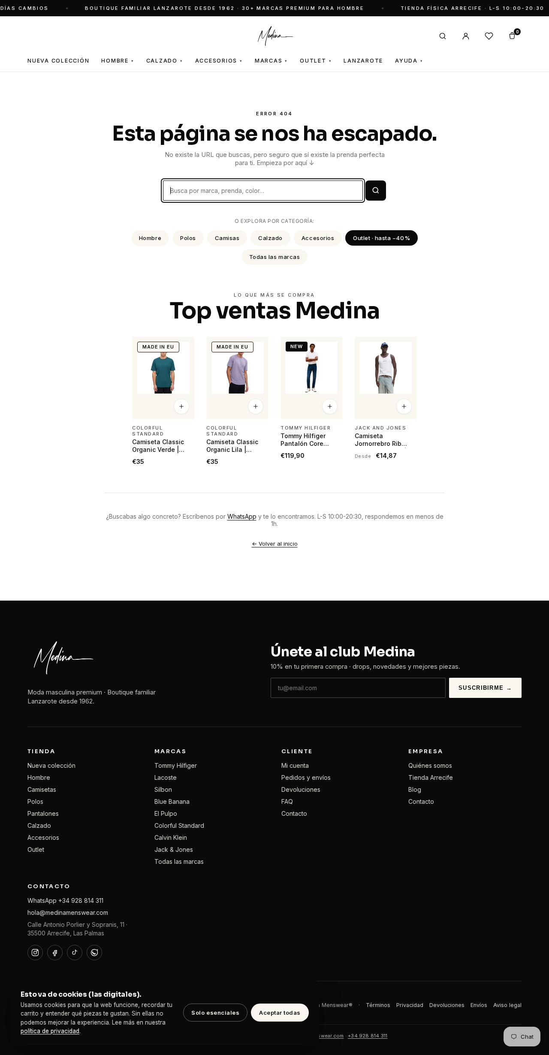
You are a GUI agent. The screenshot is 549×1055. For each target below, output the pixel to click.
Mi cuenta (295, 765)
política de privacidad (50, 1031)
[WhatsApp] (94, 952)
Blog (414, 789)
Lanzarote (363, 60)
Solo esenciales (215, 1012)
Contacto (294, 813)
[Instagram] (35, 952)
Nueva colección (51, 765)
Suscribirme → (485, 688)
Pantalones (43, 813)
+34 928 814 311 (367, 1036)
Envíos (479, 1005)
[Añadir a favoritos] (182, 347)
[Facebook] (55, 952)
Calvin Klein (170, 837)
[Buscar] (442, 36)
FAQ (287, 801)
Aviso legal (507, 1005)
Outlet (316, 60)
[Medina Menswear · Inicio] (274, 36)
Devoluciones (300, 789)
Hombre (117, 60)
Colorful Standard (179, 825)
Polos (188, 237)
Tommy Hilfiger (175, 765)
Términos (378, 1005)
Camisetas (41, 789)
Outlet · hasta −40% (381, 237)
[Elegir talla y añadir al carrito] (181, 407)
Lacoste (165, 777)
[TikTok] (74, 952)
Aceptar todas (280, 1012)
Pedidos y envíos (306, 777)
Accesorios (219, 60)
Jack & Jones (173, 849)
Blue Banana (172, 801)
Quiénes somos (430, 765)
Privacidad (409, 1005)
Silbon (163, 789)
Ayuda (409, 60)
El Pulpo (165, 813)
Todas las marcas (274, 256)
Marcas (271, 60)
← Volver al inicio (275, 543)
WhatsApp (241, 516)
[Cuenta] (465, 36)
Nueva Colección (58, 60)
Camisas (227, 237)
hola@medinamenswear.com (67, 912)
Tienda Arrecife (430, 777)
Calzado (164, 60)
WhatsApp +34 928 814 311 (65, 900)
